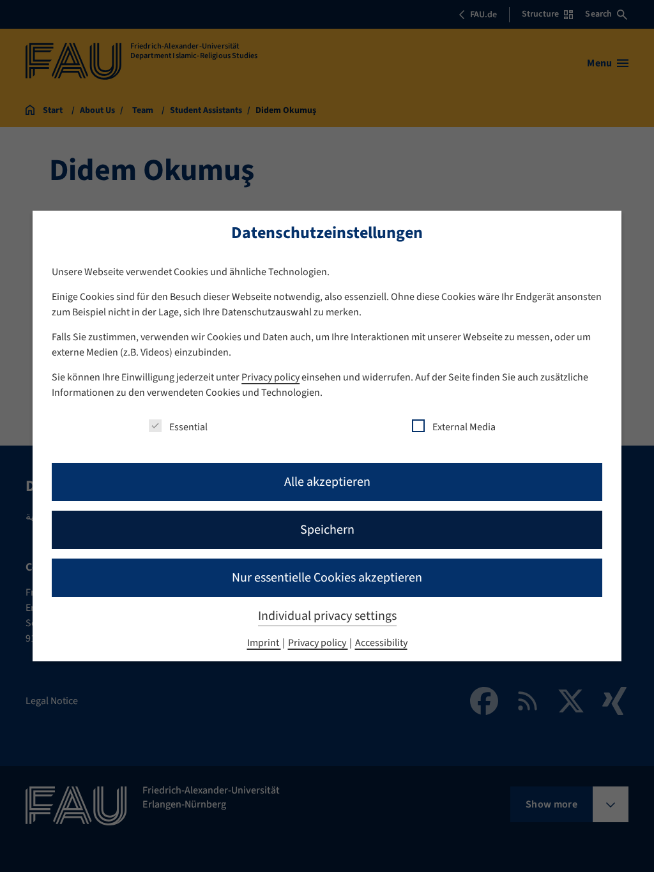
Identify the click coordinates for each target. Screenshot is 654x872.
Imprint (264, 643)
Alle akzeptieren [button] (327, 482)
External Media (464, 427)
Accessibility (381, 643)
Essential (188, 427)
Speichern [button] (327, 530)
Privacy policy (270, 377)
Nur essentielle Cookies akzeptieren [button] (327, 578)
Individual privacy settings (327, 616)
